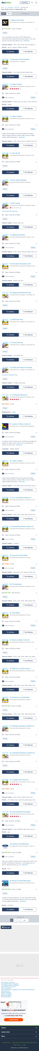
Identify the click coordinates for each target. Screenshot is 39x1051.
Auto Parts (17, 7)
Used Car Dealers (34, 846)
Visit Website (29, 51)
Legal (24, 1045)
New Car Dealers (23, 846)
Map (9, 13)
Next (24, 920)
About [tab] (3, 1028)
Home (2, 7)
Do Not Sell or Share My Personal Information (24, 1042)
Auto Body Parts (14, 426)
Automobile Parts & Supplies (17, 22)
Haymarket (10, 7)
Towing (33, 205)
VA (6, 7)
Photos (5, 32)
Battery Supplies (6, 995)
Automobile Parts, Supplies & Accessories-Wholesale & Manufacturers (17, 990)
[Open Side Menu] (36, 3)
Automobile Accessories (8, 986)
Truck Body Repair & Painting (10, 985)
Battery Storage (6, 992)
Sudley (14, 412)
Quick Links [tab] (5, 1032)
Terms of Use (17, 1045)
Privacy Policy (6, 1042)
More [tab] (3, 1036)
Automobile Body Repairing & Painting (20, 86)
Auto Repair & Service (32, 294)
